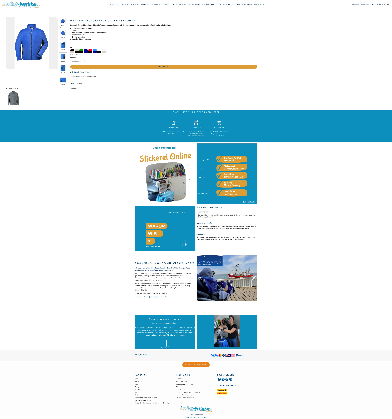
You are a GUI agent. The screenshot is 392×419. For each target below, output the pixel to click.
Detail (63, 49)
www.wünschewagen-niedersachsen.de (151, 297)
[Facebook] (219, 379)
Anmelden (355, 4)
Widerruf (179, 379)
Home (137, 379)
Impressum (180, 389)
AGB (177, 387)
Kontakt (138, 392)
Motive (137, 384)
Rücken (63, 37)
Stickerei (74, 72)
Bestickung (139, 381)
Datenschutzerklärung (185, 384)
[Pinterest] (226, 379)
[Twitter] (223, 379)
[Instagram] (230, 379)
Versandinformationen (185, 398)
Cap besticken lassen (143, 400)
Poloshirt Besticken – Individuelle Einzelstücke (154, 403)
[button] (123, 4)
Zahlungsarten (182, 381)
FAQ (136, 395)
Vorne (63, 25)
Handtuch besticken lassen (146, 398)
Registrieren (365, 4)
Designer (138, 387)
